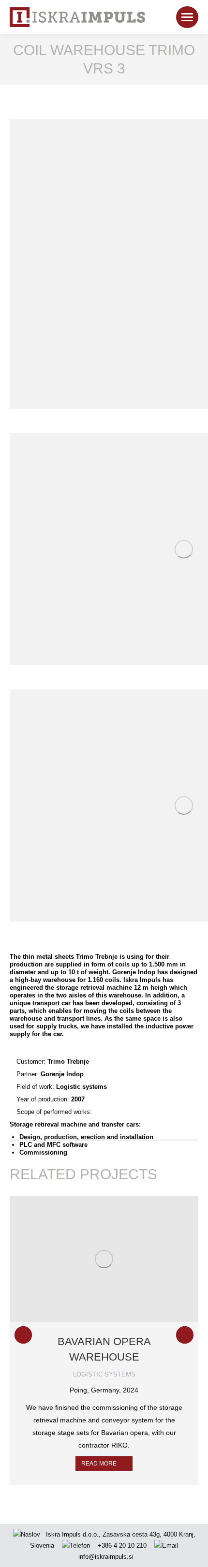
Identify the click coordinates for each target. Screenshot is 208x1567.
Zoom (91, 1259)
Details (117, 1259)
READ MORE (99, 1463)
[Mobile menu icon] (187, 17)
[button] (23, 1335)
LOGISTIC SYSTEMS (104, 1374)
